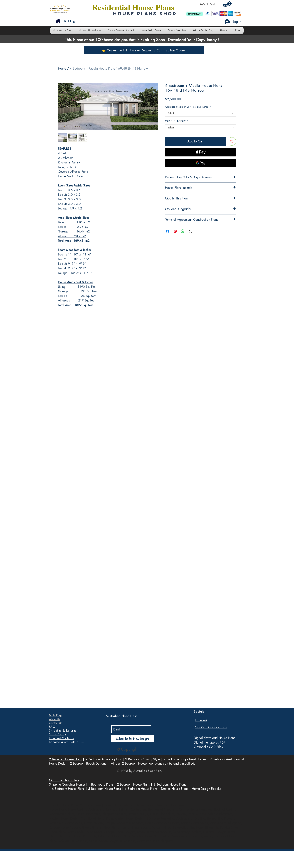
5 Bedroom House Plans (105, 789)
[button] (227, 4)
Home (62, 68)
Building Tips (72, 21)
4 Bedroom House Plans (68, 789)
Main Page (55, 715)
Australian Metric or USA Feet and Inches (188, 106)
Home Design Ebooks (207, 789)
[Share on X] (190, 231)
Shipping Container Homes (67, 784)
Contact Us (55, 723)
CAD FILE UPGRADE (176, 121)
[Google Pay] (200, 163)
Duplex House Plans (174, 789)
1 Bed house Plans (100, 784)
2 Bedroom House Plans (65, 759)
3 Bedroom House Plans (169, 784)
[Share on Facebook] (167, 231)
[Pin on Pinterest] (175, 231)
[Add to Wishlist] (232, 141)
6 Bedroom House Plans (141, 789)
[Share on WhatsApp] (182, 231)
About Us (54, 719)
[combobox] (200, 113)
